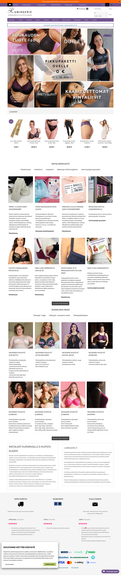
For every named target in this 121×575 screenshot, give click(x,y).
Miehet (16, 5)
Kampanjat (77, 20)
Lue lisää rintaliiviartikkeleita (60, 303)
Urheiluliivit (38, 169)
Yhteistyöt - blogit (39, 315)
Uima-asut (55, 20)
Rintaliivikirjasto (56, 5)
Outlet (86, 20)
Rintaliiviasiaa (26, 169)
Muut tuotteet (66, 20)
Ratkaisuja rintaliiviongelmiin (67, 169)
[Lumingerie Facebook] (56, 504)
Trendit (20, 20)
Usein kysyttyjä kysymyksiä (90, 169)
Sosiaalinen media (60, 309)
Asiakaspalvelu (26, 5)
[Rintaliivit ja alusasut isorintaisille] (9, 4)
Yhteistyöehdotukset (80, 315)
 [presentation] (110, 129)
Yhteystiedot (68, 5)
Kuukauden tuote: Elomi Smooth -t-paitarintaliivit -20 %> (60, 25)
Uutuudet (11, 20)
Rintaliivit (29, 20)
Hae (110, 14)
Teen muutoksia (9, 564)
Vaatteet (46, 20)
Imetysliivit (50, 169)
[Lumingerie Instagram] (60, 504)
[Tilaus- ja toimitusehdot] (20, 504)
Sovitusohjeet (41, 5)
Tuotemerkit (82, 5)
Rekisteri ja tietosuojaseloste (59, 567)
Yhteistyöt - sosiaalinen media (59, 315)
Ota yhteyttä (74, 567)
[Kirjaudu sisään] (103, 5)
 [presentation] (11, 129)
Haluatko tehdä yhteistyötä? (60, 438)
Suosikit (94, 20)
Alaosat (38, 20)
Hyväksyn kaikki (49, 564)
